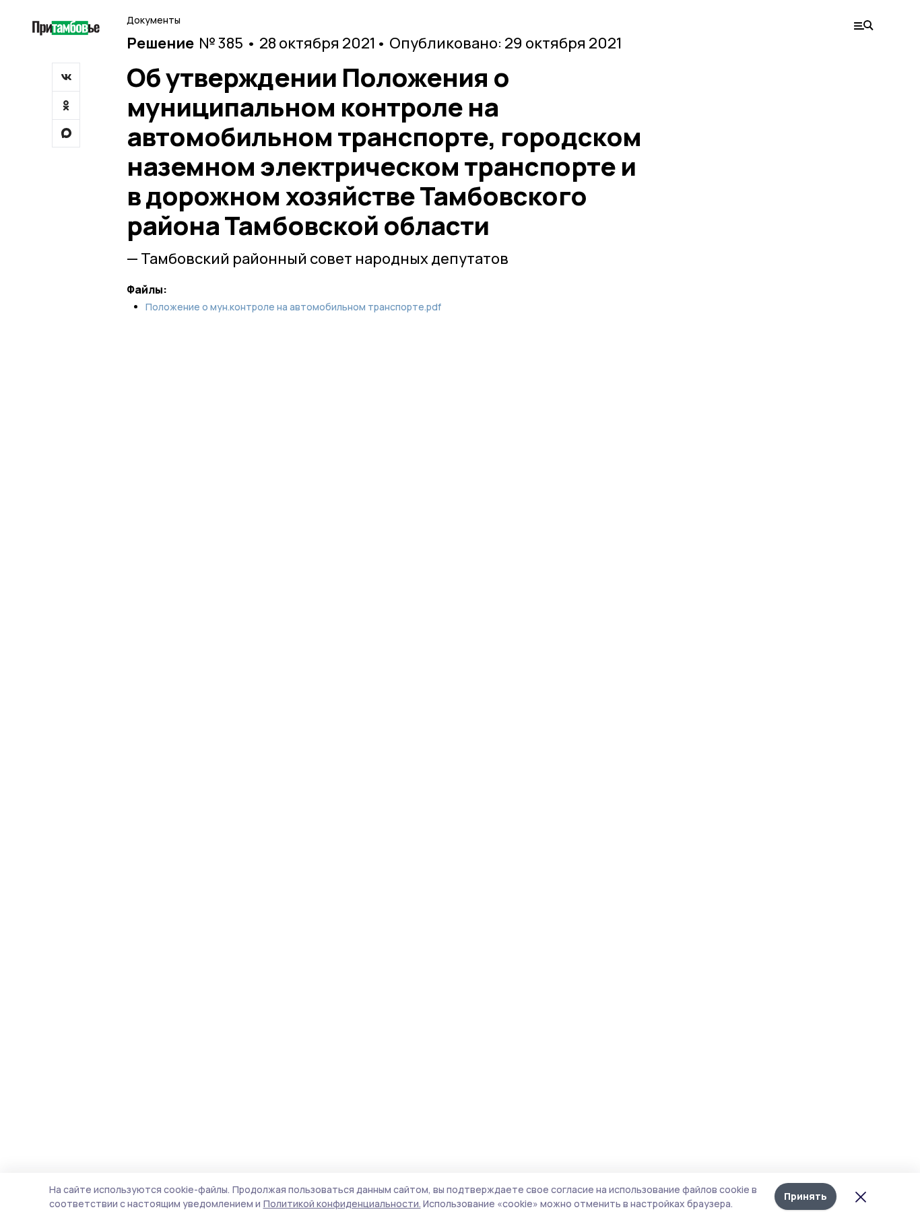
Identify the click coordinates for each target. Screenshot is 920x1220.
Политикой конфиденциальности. (342, 1203)
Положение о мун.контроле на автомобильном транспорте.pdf (293, 307)
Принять (805, 1196)
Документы (153, 19)
